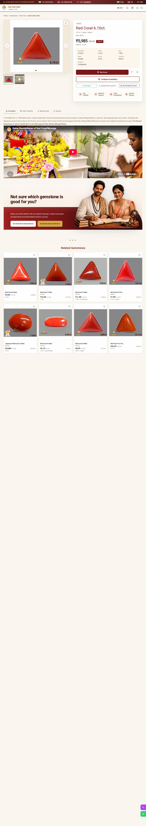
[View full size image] (66, 23)
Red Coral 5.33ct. (46, 343)
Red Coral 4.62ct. (11, 292)
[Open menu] (142, 8)
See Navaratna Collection (50, 224)
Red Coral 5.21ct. (117, 292)
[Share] (137, 72)
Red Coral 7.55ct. (46, 292)
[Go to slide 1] (36, 70)
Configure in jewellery (109, 79)
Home (6, 16)
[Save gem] (131, 72)
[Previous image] (7, 46)
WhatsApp (87, 86)
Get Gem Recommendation (23, 224)
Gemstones (14, 16)
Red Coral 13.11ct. (117, 343)
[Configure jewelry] (35, 264)
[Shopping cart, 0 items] (132, 8)
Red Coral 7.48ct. (81, 292)
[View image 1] (9, 79)
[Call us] (143, 807)
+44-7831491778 (66, 2)
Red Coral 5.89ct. (81, 343)
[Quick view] (35, 259)
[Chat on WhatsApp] (143, 814)
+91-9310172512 (47, 2)
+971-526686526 (85, 2)
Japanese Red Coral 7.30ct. (15, 343)
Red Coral (23, 16)
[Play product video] (20, 79)
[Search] (127, 8)
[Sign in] (137, 8)
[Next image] (66, 46)
